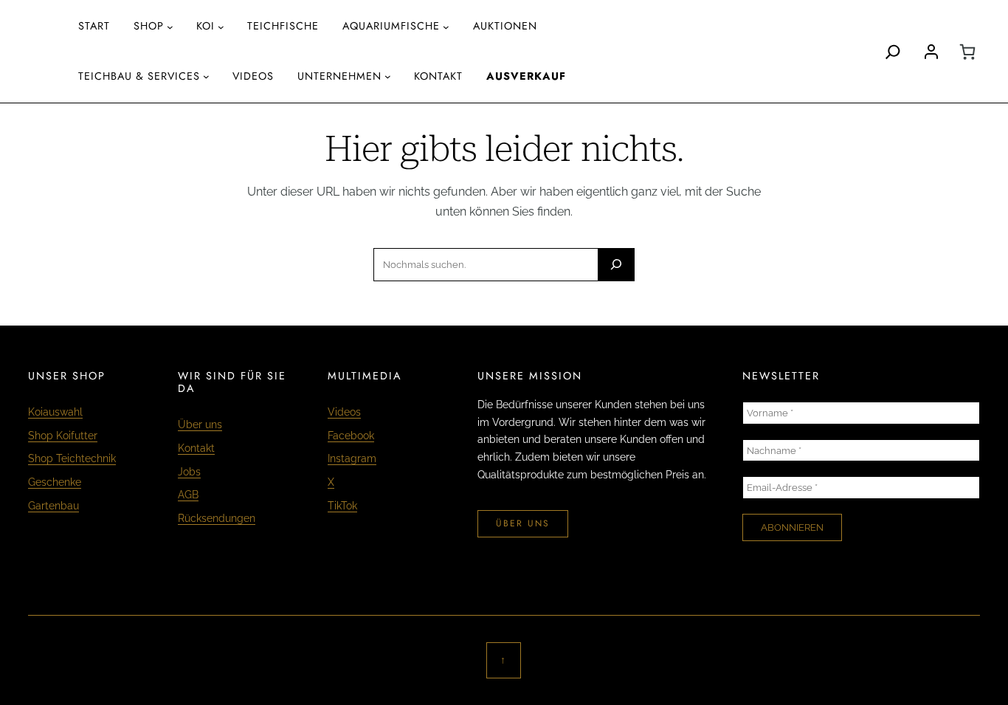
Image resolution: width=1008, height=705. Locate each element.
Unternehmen (339, 76)
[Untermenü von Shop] (170, 27)
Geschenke (54, 481)
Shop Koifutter (62, 435)
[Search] (893, 51)
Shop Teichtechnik (72, 458)
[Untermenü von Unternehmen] (387, 76)
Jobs (189, 471)
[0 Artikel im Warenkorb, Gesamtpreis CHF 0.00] (967, 51)
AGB (188, 494)
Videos (344, 411)
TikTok (342, 505)
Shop (149, 25)
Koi (205, 25)
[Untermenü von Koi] (221, 27)
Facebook (351, 435)
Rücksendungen (216, 518)
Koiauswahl (55, 411)
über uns (523, 523)
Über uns (200, 424)
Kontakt (196, 447)
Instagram (352, 458)
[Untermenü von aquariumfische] (446, 27)
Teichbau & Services (139, 76)
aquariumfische (391, 25)
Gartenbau (53, 505)
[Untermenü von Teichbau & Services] (206, 76)
